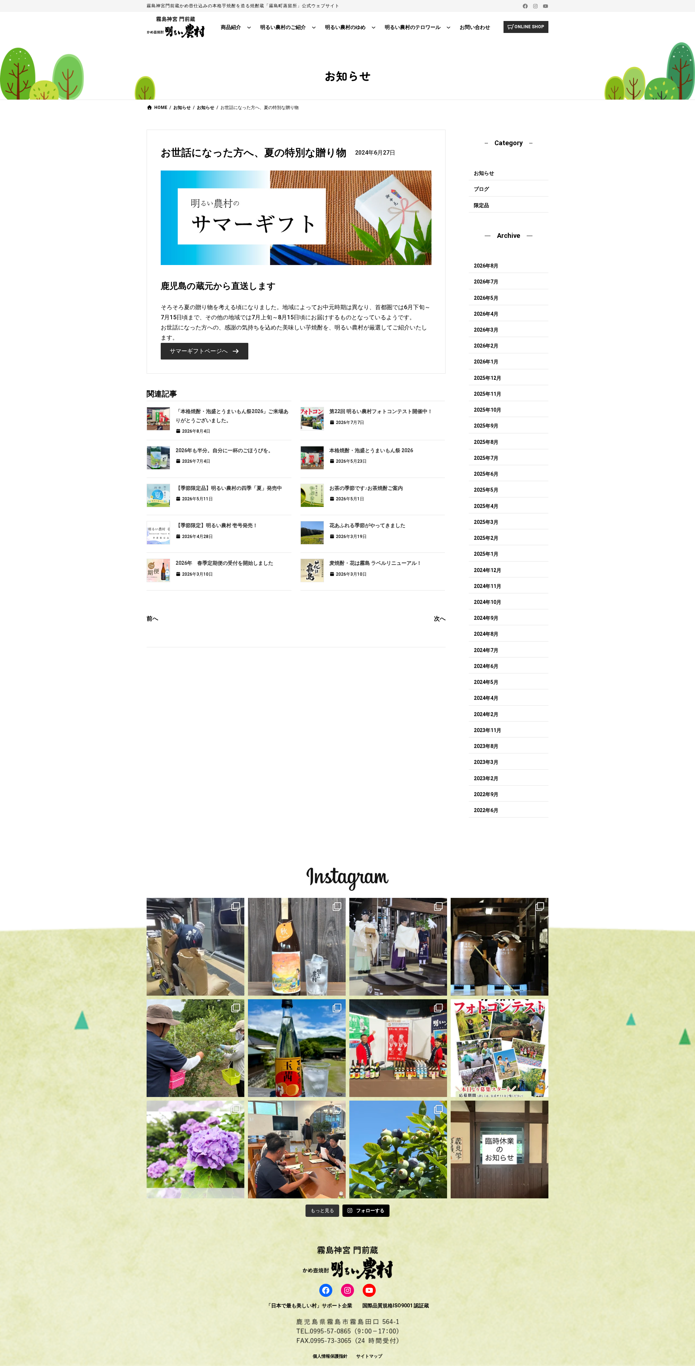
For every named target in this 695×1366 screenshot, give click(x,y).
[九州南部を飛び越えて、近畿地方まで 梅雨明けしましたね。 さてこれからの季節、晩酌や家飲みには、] (297, 1048)
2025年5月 (486, 490)
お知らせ (484, 173)
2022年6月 (486, 810)
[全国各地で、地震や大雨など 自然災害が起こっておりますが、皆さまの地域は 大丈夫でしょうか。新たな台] (398, 1048)
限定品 (481, 205)
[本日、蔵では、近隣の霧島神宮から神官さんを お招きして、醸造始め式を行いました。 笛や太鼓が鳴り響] (398, 947)
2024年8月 (486, 634)
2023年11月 (487, 730)
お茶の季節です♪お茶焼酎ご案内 (366, 488)
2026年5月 (486, 298)
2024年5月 (486, 682)
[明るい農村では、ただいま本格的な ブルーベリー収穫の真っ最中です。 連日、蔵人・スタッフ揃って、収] (195, 1048)
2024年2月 (486, 714)
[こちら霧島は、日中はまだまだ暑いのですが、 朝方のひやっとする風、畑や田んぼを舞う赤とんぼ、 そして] (297, 947)
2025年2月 (486, 538)
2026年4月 (486, 314)
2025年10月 (487, 410)
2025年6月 (486, 474)
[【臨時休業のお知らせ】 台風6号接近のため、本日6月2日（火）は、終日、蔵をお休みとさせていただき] (499, 1149)
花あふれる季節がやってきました (367, 525)
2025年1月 (486, 554)
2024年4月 (486, 698)
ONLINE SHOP (529, 26)
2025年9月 (486, 426)
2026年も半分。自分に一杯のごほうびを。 (224, 450)
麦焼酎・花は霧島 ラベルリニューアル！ (375, 563)
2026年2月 (486, 346)
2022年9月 (486, 794)
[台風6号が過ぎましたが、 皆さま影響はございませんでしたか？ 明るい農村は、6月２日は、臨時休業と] (398, 1149)
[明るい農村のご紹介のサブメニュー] (314, 27)
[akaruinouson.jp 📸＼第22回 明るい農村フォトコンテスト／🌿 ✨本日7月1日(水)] (499, 1048)
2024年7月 (486, 650)
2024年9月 (486, 618)
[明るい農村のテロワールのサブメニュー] (448, 27)
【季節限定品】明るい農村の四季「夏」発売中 (229, 488)
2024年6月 (486, 666)
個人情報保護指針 (330, 1356)
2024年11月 (487, 586)
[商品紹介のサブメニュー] (249, 27)
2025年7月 (486, 458)
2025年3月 (486, 522)
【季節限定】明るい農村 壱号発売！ (217, 525)
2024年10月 (487, 602)
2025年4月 (486, 506)
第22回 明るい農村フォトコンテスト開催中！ (381, 411)
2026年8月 (486, 266)
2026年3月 (486, 330)
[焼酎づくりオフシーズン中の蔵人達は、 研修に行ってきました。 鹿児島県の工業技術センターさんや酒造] (297, 1149)
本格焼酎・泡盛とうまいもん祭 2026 (371, 450)
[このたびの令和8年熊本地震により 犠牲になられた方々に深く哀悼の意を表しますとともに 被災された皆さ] (499, 947)
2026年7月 (486, 282)
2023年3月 (486, 762)
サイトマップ (369, 1356)
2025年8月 (486, 442)
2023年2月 (486, 778)
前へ (152, 618)
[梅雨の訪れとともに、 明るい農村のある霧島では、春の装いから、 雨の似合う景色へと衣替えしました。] (195, 1149)
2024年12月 (487, 570)
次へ (440, 618)
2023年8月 (486, 746)
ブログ (481, 189)
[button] (204, 351)
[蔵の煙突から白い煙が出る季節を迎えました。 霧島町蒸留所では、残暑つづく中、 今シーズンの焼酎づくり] (195, 947)
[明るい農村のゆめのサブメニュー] (373, 27)
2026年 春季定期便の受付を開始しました (224, 563)
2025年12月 (487, 378)
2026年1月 (486, 362)
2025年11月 (487, 394)
